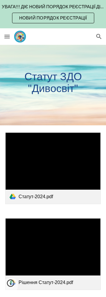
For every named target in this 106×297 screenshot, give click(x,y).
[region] (53, 14)
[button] (7, 36)
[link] (53, 168)
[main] (53, 85)
